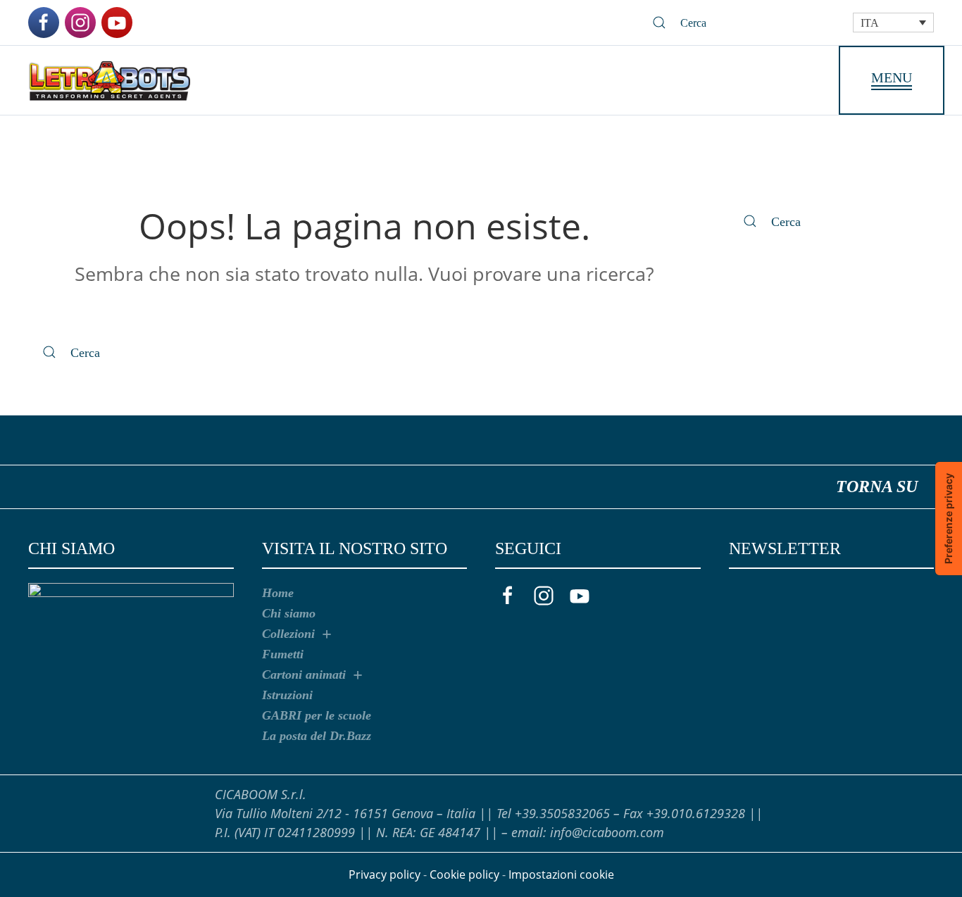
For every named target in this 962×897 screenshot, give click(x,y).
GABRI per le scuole (316, 715)
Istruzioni (287, 695)
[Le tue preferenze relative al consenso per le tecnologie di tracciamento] (948, 518)
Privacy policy (384, 874)
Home (278, 593)
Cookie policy (464, 874)
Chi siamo (289, 613)
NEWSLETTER (785, 548)
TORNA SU (877, 488)
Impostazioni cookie (561, 874)
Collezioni (288, 634)
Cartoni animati (304, 674)
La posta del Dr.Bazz (316, 736)
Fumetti (283, 654)
